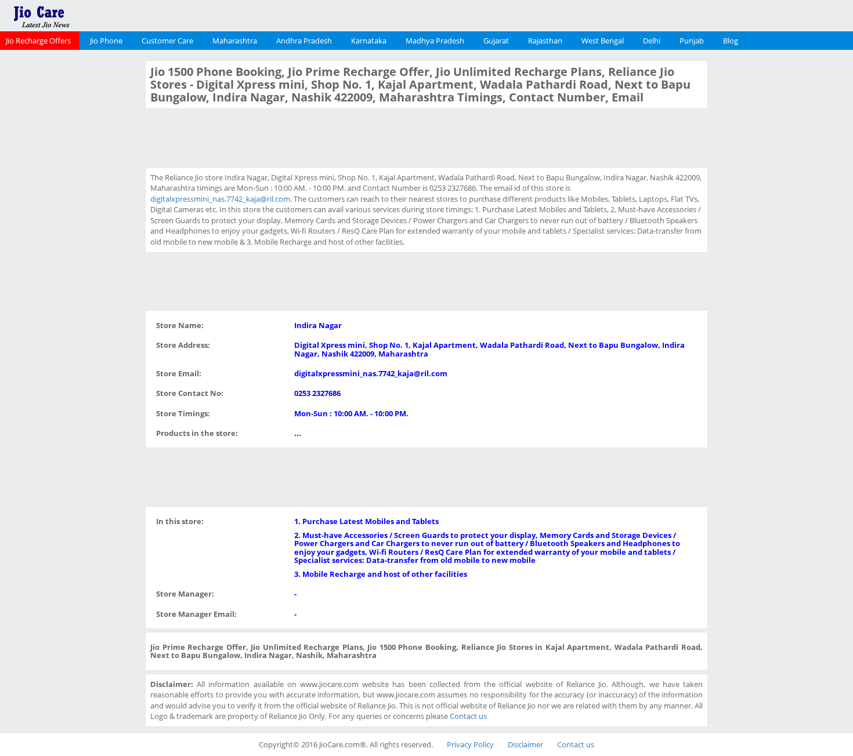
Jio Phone (106, 40)
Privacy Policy (470, 744)
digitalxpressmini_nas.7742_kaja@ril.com (220, 199)
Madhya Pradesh (435, 40)
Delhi (651, 40)
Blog (730, 40)
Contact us (468, 716)
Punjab (691, 40)
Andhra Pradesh (304, 40)
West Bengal (602, 40)
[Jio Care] (81, 14)
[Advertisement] (71, 234)
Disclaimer (525, 744)
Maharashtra (234, 40)
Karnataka (368, 40)
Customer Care (167, 40)
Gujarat (496, 40)
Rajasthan (545, 40)
